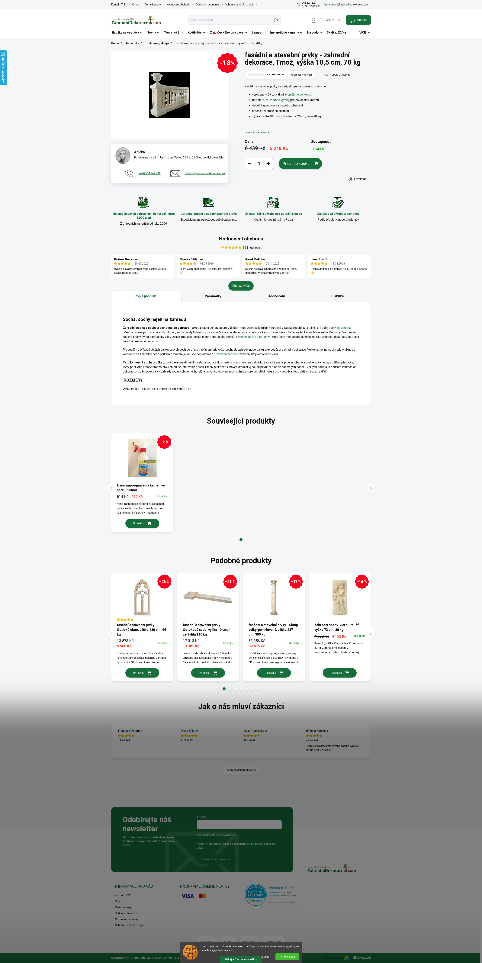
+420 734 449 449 (150, 173)
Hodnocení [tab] (276, 296)
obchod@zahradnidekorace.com (205, 173)
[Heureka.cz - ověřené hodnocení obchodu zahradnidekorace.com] (273, 895)
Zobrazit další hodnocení (241, 770)
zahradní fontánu (227, 354)
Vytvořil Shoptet (332, 957)
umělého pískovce (300, 94)
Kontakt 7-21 (119, 4)
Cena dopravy (153, 4)
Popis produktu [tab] (146, 296)
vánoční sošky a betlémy (253, 337)
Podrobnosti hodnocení (301, 74)
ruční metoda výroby (276, 100)
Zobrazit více (241, 286)
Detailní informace (257, 132)
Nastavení (263, 956)
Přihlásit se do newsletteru (216, 859)
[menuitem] (127, 32)
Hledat (276, 19)
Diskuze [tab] (337, 296)
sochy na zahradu (340, 328)
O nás (135, 4)
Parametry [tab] (213, 296)
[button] (241, 539)
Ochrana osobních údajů (239, 4)
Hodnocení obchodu (178, 4)
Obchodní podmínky (207, 4)
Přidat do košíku (296, 163)
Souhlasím (289, 956)
